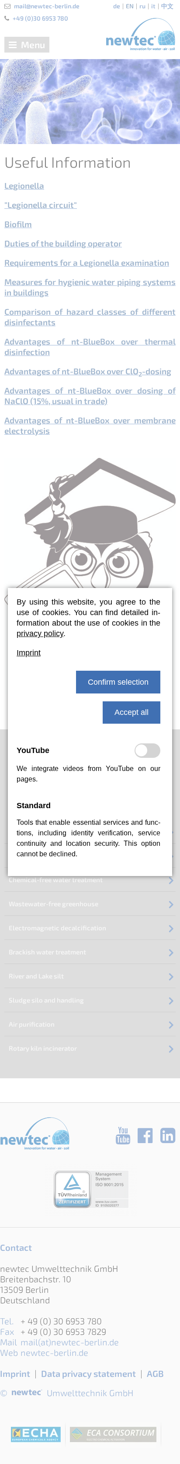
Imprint (29, 652)
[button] (118, 682)
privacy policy (40, 633)
